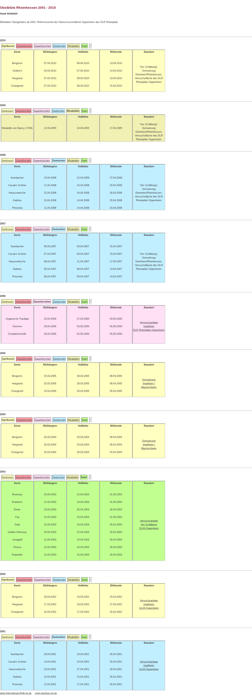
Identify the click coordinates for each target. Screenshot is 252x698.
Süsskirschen (24, 46)
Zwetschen (59, 46)
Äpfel (84, 46)
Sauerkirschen (42, 46)
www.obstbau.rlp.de (46, 693)
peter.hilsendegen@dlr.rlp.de (16, 693)
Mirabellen (73, 46)
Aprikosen (7, 111)
